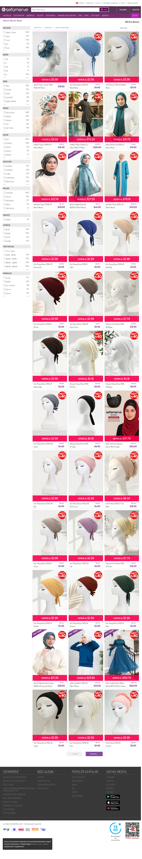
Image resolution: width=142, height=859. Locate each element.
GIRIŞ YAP (89, 3)
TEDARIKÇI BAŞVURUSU (46, 784)
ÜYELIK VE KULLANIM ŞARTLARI (14, 777)
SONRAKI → (94, 754)
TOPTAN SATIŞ (42, 788)
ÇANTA (74, 792)
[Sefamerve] (16, 9)
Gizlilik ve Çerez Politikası (40, 844)
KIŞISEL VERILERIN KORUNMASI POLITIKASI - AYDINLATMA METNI (19, 789)
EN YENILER (7, 15)
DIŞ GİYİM (40, 15)
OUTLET (135, 15)
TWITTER (109, 781)
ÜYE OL (97, 3)
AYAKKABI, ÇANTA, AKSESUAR (67, 15)
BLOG (122, 3)
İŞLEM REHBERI (8, 809)
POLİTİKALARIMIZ (9, 813)
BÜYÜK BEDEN (50, 15)
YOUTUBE (110, 792)
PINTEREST (110, 788)
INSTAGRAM (110, 784)
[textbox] (61, 9)
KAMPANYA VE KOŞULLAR (12, 805)
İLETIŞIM (40, 777)
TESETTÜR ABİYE (78, 777)
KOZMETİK (105, 15)
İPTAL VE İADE (8, 784)
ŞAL (73, 788)
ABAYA (74, 784)
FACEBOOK (110, 777)
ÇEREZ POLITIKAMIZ (10, 802)
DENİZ (86, 15)
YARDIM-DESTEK (132, 3)
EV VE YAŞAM (95, 15)
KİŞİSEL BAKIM (77, 796)
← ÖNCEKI (74, 754)
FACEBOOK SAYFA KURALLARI (14, 794)
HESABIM (123, 10)
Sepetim (135, 10)
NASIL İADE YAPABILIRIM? (12, 798)
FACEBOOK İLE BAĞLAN (110, 3)
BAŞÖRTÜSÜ (30, 15)
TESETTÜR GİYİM (19, 15)
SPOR (80, 15)
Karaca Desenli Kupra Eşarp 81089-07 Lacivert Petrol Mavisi (44, 686)
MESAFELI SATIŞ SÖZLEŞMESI (14, 781)
